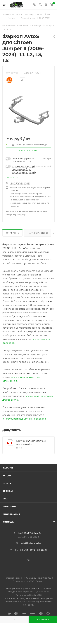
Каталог (8, 468)
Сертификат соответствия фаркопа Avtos (31, 442)
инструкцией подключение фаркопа (24, 418)
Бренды (7, 491)
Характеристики (38, 233)
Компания (9, 506)
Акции (6, 475)
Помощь (8, 522)
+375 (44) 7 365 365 (29, 533)
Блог (5, 498)
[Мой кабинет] (46, 4)
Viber (28, 560)
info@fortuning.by (31, 543)
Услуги (7, 483)
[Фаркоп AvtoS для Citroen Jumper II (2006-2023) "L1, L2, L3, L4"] (28, 110)
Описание (12, 233)
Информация (11, 514)
